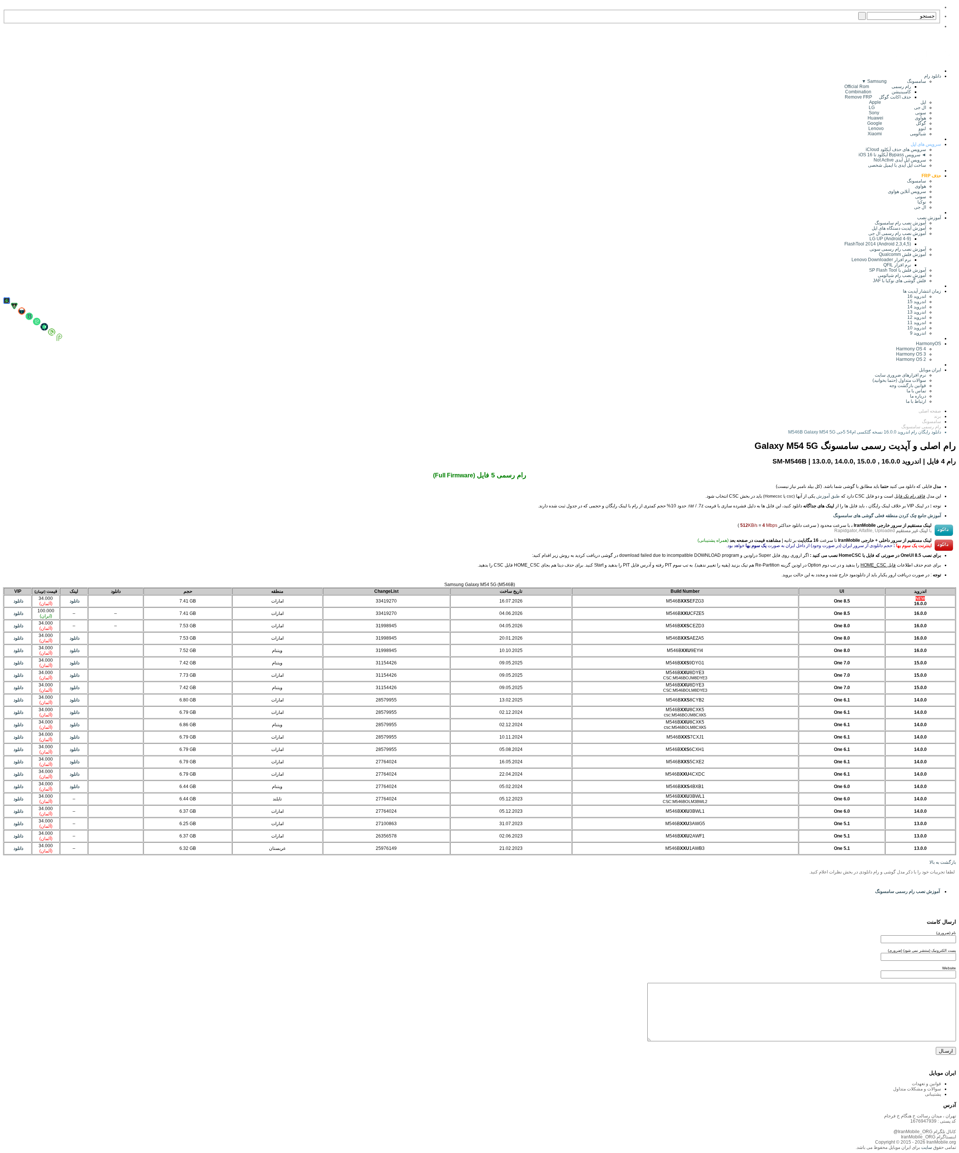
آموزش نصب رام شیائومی (902, 275)
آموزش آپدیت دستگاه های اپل (899, 228)
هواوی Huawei (897, 118)
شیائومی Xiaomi (897, 133)
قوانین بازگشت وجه (907, 385)
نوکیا (921, 202)
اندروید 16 (916, 296)
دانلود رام (932, 76)
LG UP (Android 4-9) (890, 238)
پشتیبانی (933, 1094)
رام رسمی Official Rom (877, 86)
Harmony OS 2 (911, 359)
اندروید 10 (916, 327)
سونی (920, 196)
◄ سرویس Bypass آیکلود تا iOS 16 (892, 154)
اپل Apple (897, 102)
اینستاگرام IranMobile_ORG (928, 1137)
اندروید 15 (916, 301)
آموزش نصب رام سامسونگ (900, 223)
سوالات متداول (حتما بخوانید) (899, 380)
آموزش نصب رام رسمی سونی (897, 249)
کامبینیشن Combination (878, 91)
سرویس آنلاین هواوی (907, 191)
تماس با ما (916, 390)
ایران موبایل (930, 369)
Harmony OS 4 (911, 348)
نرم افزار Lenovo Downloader (881, 259)
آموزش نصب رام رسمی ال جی (897, 233)
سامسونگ (916, 181)
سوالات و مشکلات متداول (917, 1089)
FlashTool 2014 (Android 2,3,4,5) (877, 244)
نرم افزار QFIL (897, 265)
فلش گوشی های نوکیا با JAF (899, 280)
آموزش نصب (929, 217)
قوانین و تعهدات (926, 1083)
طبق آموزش (828, 496)
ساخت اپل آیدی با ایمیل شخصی (897, 165)
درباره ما (918, 396)
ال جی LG (897, 107)
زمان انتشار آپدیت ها (922, 291)
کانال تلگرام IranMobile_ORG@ (924, 1131)
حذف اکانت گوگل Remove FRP (878, 97)
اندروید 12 (915, 317)
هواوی (920, 186)
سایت (926, 1147)
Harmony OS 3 (911, 354)
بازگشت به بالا (942, 862)
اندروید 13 (916, 312)
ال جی (920, 207)
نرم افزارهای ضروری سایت (900, 375)
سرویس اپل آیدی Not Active (900, 160)
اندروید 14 (916, 307)
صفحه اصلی (930, 411)
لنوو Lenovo (897, 128)
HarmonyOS (928, 343)
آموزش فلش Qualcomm (902, 254)
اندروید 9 (918, 333)
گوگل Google (896, 123)
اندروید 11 (915, 322)
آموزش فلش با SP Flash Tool (897, 270)
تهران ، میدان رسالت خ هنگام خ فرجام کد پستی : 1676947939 (920, 1118)
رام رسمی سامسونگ (921, 426)
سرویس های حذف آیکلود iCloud (896, 149)
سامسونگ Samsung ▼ (894, 81)
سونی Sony (897, 112)
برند (937, 416)
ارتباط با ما (916, 401)
